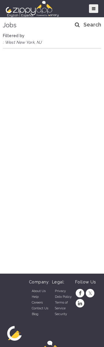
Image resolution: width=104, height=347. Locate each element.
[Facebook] (80, 293)
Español (27, 15)
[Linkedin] (80, 303)
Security (61, 314)
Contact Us (40, 308)
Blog (35, 314)
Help (35, 297)
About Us (39, 291)
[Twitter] (90, 293)
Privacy (60, 291)
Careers (37, 302)
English (12, 15)
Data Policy (63, 297)
